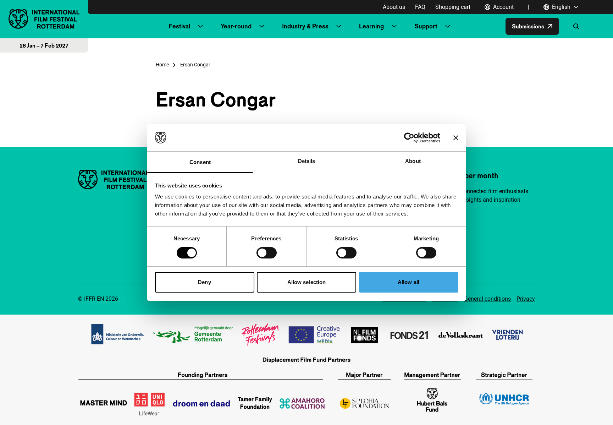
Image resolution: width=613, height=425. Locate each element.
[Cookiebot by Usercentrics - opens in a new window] (409, 137)
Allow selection (306, 282)
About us (394, 7)
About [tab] (413, 161)
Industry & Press (305, 26)
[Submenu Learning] (394, 26)
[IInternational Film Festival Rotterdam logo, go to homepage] (44, 19)
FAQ (420, 7)
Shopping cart (452, 7)
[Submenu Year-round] (262, 26)
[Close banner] (455, 137)
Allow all (408, 282)
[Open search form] (576, 26)
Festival (179, 26)
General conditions (487, 298)
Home (162, 64)
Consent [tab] (200, 162)
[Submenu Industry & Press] (339, 26)
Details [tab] (306, 161)
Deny (204, 282)
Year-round (236, 26)
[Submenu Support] (448, 26)
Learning (371, 26)
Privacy (526, 298)
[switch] (266, 252)
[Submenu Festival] (200, 26)
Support (425, 26)
